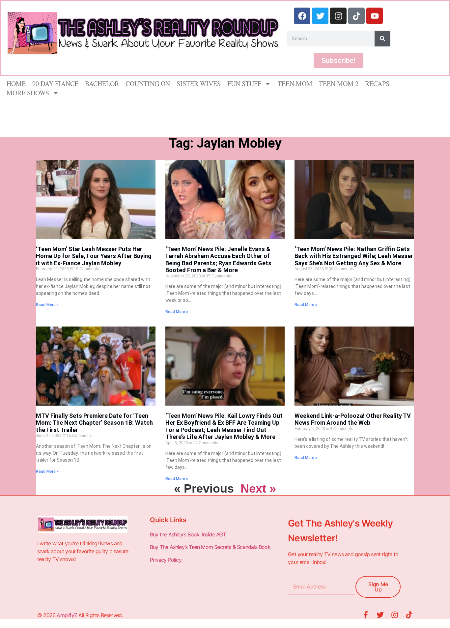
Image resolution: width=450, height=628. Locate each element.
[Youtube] (374, 16)
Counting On (148, 83)
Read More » (47, 304)
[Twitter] (320, 16)
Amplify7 (66, 615)
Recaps (377, 83)
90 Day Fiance (55, 83)
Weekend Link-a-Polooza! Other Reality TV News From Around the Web (353, 419)
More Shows (28, 92)
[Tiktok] (356, 16)
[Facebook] (302, 16)
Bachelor (102, 83)
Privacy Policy (166, 560)
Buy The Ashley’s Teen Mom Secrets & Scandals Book (210, 547)
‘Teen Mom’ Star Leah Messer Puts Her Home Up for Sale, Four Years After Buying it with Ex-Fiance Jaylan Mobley (94, 256)
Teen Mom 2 (338, 83)
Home (16, 83)
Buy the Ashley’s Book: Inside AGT (188, 534)
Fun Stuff (244, 83)
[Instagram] (338, 16)
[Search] (382, 38)
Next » (258, 488)
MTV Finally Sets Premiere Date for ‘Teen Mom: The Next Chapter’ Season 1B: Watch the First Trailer (94, 422)
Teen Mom (295, 83)
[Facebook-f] (365, 614)
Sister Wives (199, 83)
